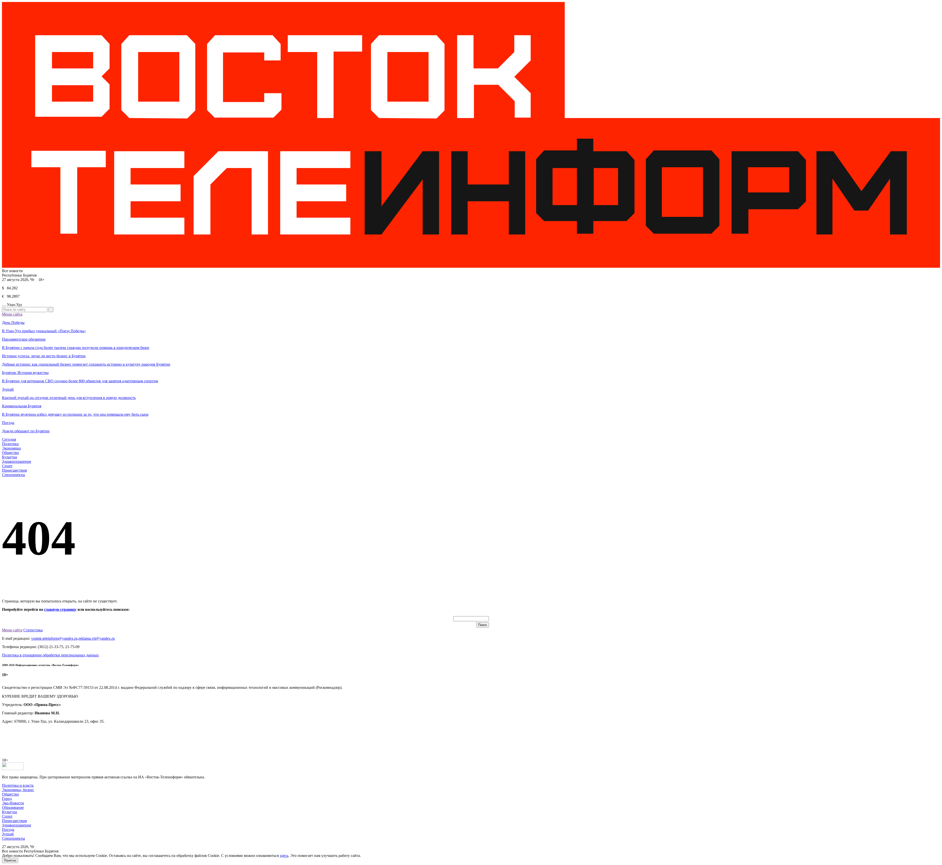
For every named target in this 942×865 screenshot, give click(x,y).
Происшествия (14, 470)
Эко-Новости (13, 803)
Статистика (33, 630)
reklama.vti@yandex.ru (96, 638)
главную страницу (60, 609)
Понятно (10, 860)
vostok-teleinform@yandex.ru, (54, 638)
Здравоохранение (16, 461)
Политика (10, 444)
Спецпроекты (13, 475)
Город (7, 799)
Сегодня (9, 439)
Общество (10, 453)
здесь (284, 855)
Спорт (7, 466)
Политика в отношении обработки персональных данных (50, 655)
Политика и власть (18, 785)
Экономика (11, 448)
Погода (8, 829)
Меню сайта (12, 314)
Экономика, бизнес (18, 790)
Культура (9, 457)
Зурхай (8, 834)
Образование (13, 807)
